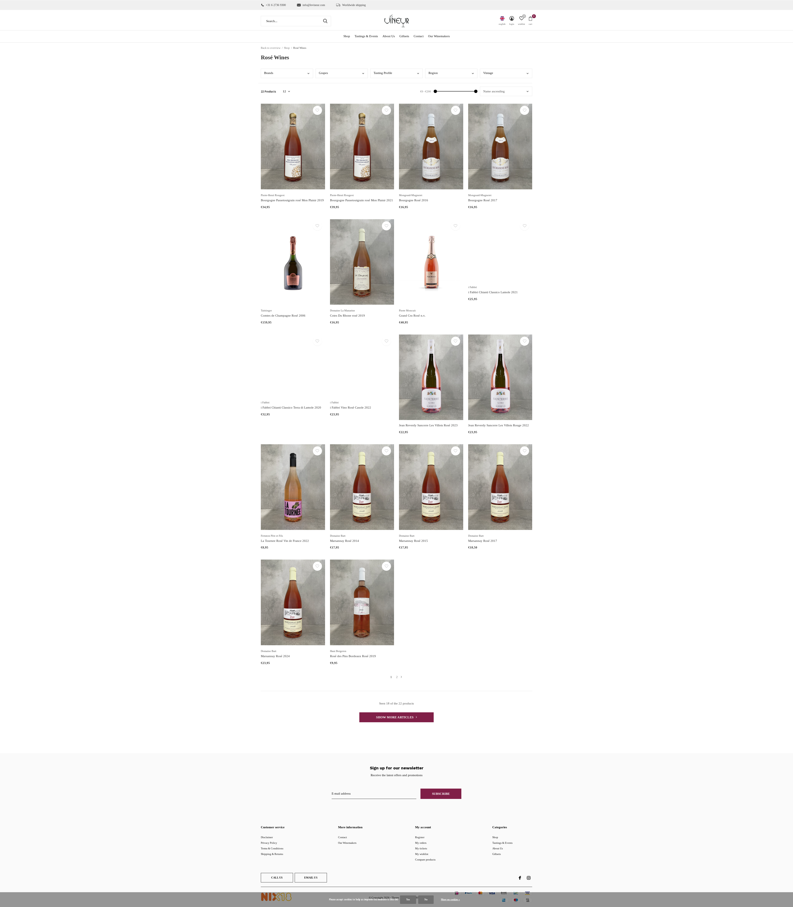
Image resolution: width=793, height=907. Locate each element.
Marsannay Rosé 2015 (413, 540)
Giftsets (404, 36)
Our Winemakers (439, 36)
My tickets (421, 848)
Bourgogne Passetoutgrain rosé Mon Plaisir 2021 (361, 200)
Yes (408, 899)
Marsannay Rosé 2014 (344, 540)
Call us (277, 877)
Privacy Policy (269, 842)
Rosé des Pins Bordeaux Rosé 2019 (353, 656)
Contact (419, 36)
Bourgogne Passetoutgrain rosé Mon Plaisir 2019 (292, 200)
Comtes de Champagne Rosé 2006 (283, 315)
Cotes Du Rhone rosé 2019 (347, 315)
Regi (433, 73)
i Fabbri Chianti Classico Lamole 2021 (493, 292)
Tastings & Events (366, 36)
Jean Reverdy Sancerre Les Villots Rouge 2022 (498, 425)
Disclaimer (267, 837)
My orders (420, 842)
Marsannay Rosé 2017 (482, 540)
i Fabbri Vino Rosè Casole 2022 (350, 407)
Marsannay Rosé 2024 (275, 656)
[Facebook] (520, 877)
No (425, 899)
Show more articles (395, 717)
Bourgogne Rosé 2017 (482, 200)
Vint (488, 73)
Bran (268, 73)
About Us (388, 36)
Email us (310, 877)
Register (419, 837)
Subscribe (441, 793)
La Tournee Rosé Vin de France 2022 (285, 540)
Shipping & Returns (272, 854)
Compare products (425, 859)
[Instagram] (529, 877)
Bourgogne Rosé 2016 (413, 200)
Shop (346, 36)
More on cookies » (450, 899)
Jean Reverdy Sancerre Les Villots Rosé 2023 (428, 425)
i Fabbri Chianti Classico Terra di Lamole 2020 (291, 407)
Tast (383, 73)
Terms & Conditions (272, 848)
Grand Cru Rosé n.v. (412, 315)
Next (401, 677)
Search (325, 21)
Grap (323, 73)
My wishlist (421, 854)
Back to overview (270, 47)
